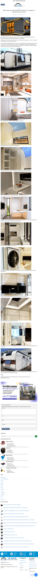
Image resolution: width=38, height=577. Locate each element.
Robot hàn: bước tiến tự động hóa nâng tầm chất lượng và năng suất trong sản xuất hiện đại (18, 543)
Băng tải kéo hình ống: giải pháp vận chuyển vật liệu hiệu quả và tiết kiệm (15, 507)
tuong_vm (23, 14)
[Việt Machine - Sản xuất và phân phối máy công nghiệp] (19, 4)
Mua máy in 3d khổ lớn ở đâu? (8, 528)
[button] (3, 4)
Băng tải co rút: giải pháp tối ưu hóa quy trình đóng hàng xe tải (13, 513)
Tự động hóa (3, 492)
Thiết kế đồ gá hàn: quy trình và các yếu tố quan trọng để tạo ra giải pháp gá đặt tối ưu (17, 540)
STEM (2, 487)
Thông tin (2, 489)
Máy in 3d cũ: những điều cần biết (9, 531)
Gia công (2, 480)
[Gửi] (36, 436)
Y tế (1, 497)
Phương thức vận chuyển (33, 566)
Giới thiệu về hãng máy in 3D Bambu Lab (10, 534)
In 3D (1, 482)
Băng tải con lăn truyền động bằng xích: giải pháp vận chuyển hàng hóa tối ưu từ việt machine (18, 519)
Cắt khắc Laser (3, 477)
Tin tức (2, 490)
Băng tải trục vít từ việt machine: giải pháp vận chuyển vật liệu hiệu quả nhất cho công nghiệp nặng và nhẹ (20, 523)
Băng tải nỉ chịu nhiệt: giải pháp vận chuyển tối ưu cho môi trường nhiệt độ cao (16, 510)
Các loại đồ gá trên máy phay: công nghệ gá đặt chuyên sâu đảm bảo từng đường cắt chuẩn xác (19, 525)
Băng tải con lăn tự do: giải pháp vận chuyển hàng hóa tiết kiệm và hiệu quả (15, 516)
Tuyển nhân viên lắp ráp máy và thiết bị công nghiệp (12, 504)
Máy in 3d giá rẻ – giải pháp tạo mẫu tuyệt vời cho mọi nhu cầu (13, 537)
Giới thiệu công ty (22, 560)
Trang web (3, 424)
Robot (2, 485)
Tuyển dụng (3, 494)
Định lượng (2, 499)
